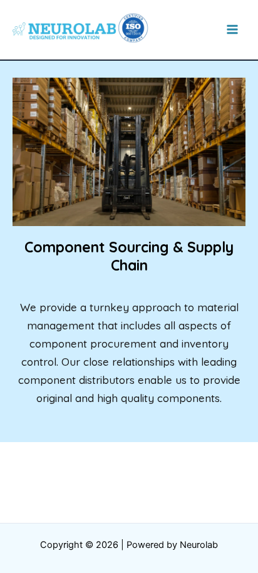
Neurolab (199, 544)
